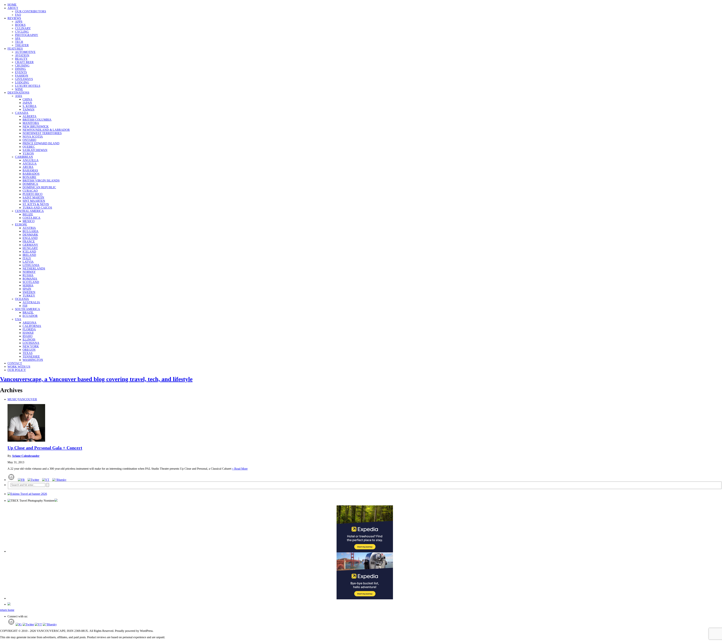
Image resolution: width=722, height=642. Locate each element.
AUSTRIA (29, 227)
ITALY (27, 258)
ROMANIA (30, 278)
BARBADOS (31, 173)
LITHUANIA (31, 265)
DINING (20, 68)
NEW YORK (31, 346)
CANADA (21, 112)
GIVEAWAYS (24, 79)
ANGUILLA (31, 160)
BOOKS (20, 24)
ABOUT (13, 8)
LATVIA (28, 261)
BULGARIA (31, 231)
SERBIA (28, 285)
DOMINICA (30, 183)
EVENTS (21, 72)
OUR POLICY (17, 370)
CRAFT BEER (24, 62)
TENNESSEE (31, 356)
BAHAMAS (30, 170)
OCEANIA (22, 299)
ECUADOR (30, 315)
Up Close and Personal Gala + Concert (45, 447)
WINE (19, 89)
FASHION (21, 75)
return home (7, 610)
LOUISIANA (31, 342)
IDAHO (28, 336)
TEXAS (28, 353)
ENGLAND (30, 238)
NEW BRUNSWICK (36, 126)
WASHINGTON (33, 359)
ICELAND (29, 251)
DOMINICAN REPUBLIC (39, 187)
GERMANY (30, 244)
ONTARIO (29, 140)
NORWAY (29, 271)
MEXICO (29, 221)
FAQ (18, 14)
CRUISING (22, 65)
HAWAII (28, 332)
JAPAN (27, 102)
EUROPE (21, 224)
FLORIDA (29, 329)
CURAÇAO (30, 190)
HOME (12, 4)
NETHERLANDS (34, 268)
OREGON (29, 349)
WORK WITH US (19, 366)
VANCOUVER (27, 399)
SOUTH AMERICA (27, 309)
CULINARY (23, 28)
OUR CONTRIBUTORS (30, 11)
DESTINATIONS (18, 92)
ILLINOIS (29, 339)
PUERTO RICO (32, 194)
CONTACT (15, 363)
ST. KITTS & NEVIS (36, 204)
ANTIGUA (30, 163)
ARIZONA (29, 322)
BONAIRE (29, 177)
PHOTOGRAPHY (26, 35)
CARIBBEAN (24, 156)
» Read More (240, 468)
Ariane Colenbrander (25, 455)
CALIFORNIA (32, 326)
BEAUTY (21, 58)
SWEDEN (29, 292)
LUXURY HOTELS (27, 85)
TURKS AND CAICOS (37, 207)
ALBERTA (29, 116)
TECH (19, 41)
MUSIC (12, 399)
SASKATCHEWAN (35, 150)
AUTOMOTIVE (25, 52)
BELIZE (28, 214)
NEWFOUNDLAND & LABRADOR (46, 129)
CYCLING (22, 31)
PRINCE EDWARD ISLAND (41, 143)
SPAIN (27, 288)
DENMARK (30, 234)
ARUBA (28, 167)
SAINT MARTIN (33, 197)
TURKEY (29, 295)
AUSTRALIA (31, 302)
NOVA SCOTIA (33, 136)
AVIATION (22, 55)
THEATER (22, 45)
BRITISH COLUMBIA (37, 119)
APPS (18, 21)
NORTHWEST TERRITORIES (42, 133)
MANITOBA (31, 123)
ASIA (18, 96)
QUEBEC (29, 146)
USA (18, 319)
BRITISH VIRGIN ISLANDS (41, 180)
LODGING (22, 82)
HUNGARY (30, 248)
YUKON (28, 153)
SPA (17, 38)
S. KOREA (29, 106)
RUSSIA (28, 275)
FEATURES (15, 48)
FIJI (25, 305)
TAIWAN (28, 109)
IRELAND (29, 255)
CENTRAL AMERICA (29, 211)
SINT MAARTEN (34, 200)
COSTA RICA (31, 217)
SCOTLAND (31, 282)
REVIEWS (14, 18)
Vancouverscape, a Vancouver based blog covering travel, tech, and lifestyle (96, 379)
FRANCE (29, 241)
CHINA (27, 99)
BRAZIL (28, 312)
